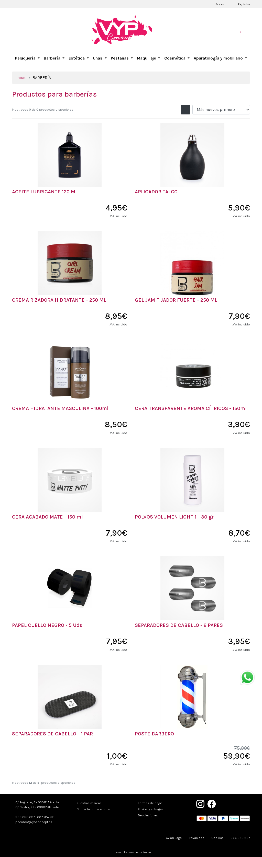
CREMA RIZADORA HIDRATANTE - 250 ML (59, 300)
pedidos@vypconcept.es (33, 822)
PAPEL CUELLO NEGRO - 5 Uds (47, 625)
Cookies (217, 838)
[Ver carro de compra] (248, 29)
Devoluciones (148, 815)
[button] (27, 58)
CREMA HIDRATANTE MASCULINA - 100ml (60, 408)
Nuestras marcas (89, 803)
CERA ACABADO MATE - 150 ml (47, 517)
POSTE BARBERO (154, 734)
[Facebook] (212, 803)
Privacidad (196, 838)
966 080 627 (25, 817)
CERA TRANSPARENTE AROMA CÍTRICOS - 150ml (191, 408)
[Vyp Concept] (122, 29)
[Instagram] (200, 803)
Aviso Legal (174, 838)
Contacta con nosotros (94, 809)
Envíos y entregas (150, 809)
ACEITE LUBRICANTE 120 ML (45, 192)
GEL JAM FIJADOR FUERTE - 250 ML (176, 300)
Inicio (21, 77)
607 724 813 (45, 817)
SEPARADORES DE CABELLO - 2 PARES (179, 625)
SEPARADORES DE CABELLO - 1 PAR (52, 734)
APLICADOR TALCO (156, 192)
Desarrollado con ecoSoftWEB (132, 852)
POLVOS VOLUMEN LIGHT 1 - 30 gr (174, 517)
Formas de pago (150, 803)
